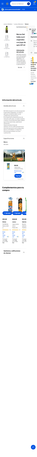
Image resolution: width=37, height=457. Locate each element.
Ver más (20, 67)
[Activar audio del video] (23, 151)
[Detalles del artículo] (24, 105)
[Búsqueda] (28, 3)
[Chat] (33, 447)
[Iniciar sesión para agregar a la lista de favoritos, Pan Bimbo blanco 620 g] (17, 198)
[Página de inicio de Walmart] (7, 3)
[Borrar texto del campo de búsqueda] (26, 3)
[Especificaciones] (24, 138)
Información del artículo (12, 100)
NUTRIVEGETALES (21, 27)
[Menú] (2, 3)
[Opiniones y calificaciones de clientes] (24, 251)
